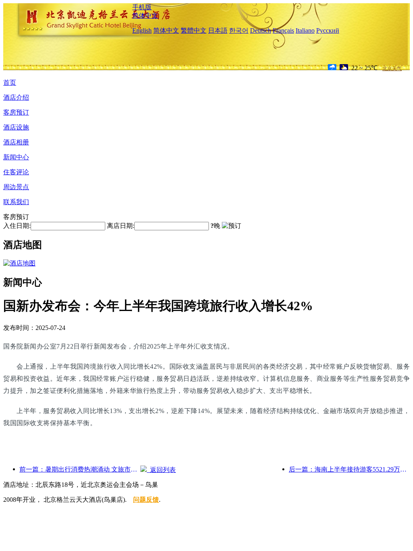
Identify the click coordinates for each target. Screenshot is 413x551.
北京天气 (392, 68)
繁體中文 (193, 30)
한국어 (238, 30)
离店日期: (120, 225)
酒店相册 (16, 142)
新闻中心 (16, 157)
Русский (327, 30)
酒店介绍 (16, 97)
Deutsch (260, 30)
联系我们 (16, 201)
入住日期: (17, 225)
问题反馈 (146, 499)
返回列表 (161, 469)
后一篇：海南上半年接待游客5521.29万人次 (349, 469)
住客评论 (16, 172)
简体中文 (145, 15)
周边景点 (16, 187)
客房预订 (16, 112)
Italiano (305, 30)
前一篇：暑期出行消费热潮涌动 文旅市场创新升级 (79, 469)
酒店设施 (16, 127)
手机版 (142, 7)
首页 (9, 82)
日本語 (217, 30)
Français (283, 30)
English (142, 30)
